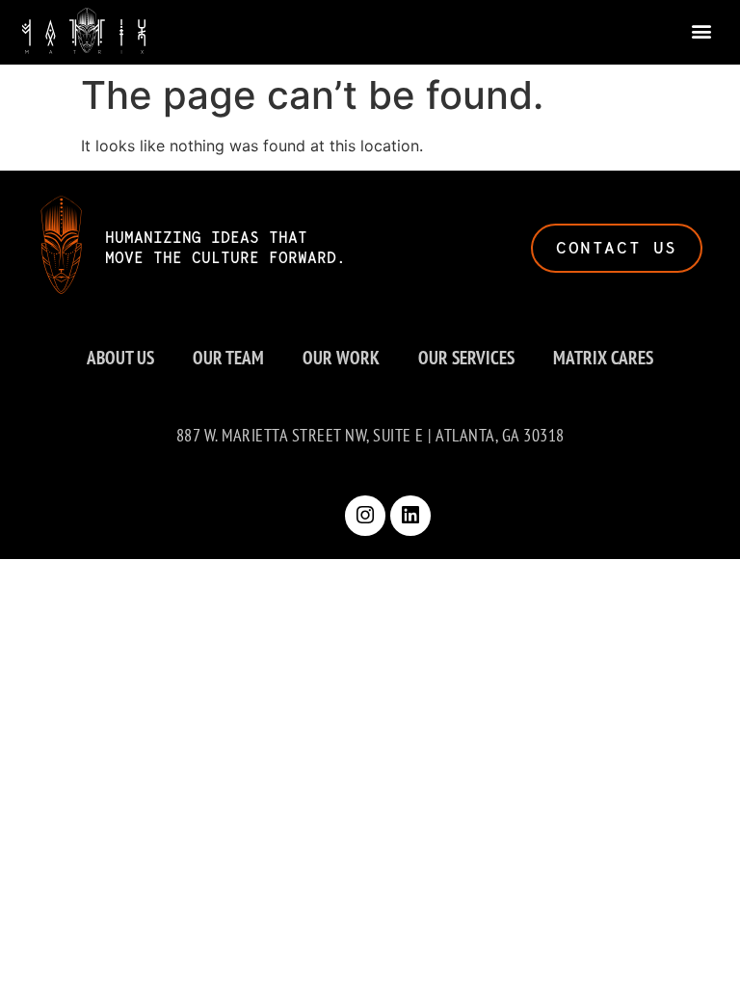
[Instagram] (365, 515)
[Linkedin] (410, 515)
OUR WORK (341, 357)
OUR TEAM (228, 357)
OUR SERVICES (466, 357)
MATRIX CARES (603, 357)
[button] (702, 30)
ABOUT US (120, 357)
